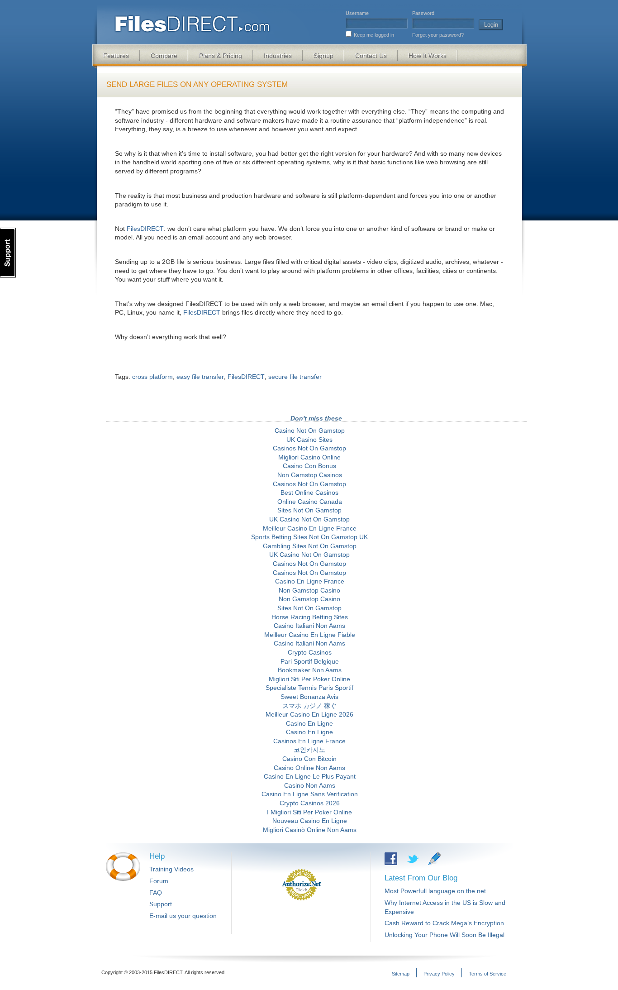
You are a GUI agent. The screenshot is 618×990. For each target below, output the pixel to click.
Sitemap (400, 973)
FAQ (155, 892)
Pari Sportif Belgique (309, 661)
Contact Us (371, 55)
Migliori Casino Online (309, 457)
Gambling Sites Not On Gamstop (310, 546)
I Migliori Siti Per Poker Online (309, 812)
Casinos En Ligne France (309, 741)
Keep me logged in (374, 35)
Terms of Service (487, 973)
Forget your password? (438, 35)
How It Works (428, 55)
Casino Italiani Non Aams (309, 625)
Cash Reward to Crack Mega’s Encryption (444, 923)
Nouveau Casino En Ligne (309, 820)
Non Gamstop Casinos (309, 474)
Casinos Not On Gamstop (309, 448)
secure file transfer (295, 376)
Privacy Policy (439, 973)
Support (160, 904)
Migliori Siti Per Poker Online (309, 679)
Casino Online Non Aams (309, 767)
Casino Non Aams (309, 785)
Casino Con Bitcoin (309, 758)
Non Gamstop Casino (309, 590)
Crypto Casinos (310, 652)
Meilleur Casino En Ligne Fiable (309, 634)
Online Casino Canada (309, 501)
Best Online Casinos (309, 492)
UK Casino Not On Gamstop (309, 519)
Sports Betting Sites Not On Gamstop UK (309, 536)
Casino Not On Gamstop (310, 430)
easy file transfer (200, 376)
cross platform (152, 376)
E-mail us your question (183, 915)
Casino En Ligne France (309, 581)
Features (116, 55)
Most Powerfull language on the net (435, 890)
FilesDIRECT (145, 228)
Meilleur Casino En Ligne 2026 (309, 714)
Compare (164, 55)
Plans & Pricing (220, 55)
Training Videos (171, 869)
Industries (278, 55)
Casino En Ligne (309, 723)
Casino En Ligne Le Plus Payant (310, 776)
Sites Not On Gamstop (309, 510)
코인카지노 (309, 749)
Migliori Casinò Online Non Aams (310, 829)
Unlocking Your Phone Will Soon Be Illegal (444, 934)
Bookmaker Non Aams (310, 670)
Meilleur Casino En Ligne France (310, 528)
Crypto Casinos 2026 (310, 803)
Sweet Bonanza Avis (309, 696)
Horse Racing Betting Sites (309, 617)
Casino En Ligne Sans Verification (309, 794)
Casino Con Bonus (309, 465)
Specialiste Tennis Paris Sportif (309, 687)
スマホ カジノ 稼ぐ (309, 705)
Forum (158, 881)
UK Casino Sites (309, 439)
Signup (323, 55)
